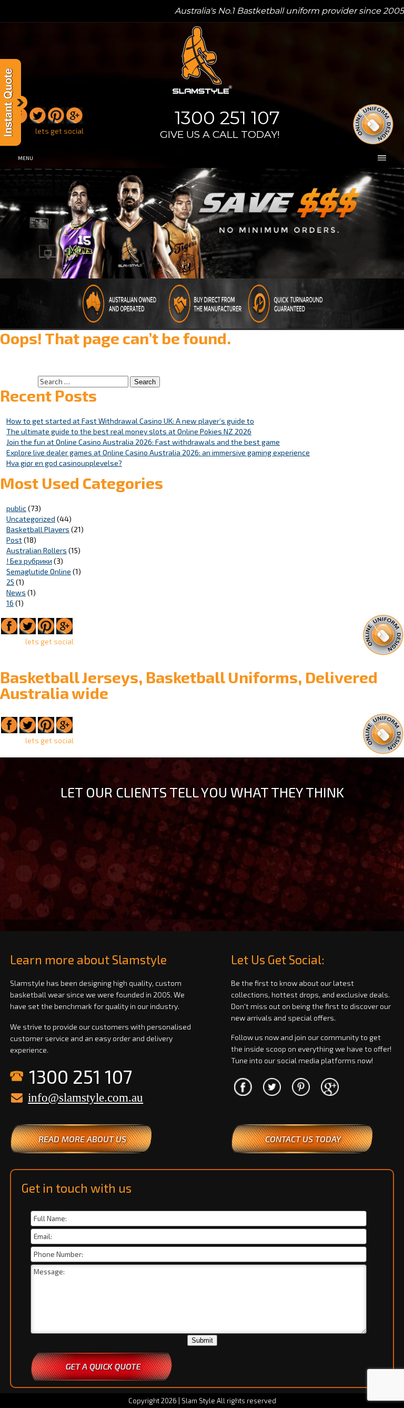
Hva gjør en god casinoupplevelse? (64, 462)
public (16, 508)
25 (10, 581)
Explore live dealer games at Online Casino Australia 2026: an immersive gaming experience (158, 452)
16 (10, 602)
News (16, 592)
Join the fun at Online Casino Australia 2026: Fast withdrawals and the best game (143, 441)
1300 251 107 (227, 118)
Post (14, 539)
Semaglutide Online (38, 571)
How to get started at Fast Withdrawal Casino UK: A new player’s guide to (130, 420)
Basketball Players (37, 529)
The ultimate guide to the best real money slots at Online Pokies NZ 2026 (128, 431)
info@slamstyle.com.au (85, 1097)
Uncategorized (30, 518)
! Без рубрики (29, 560)
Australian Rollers (36, 550)
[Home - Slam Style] (202, 94)
